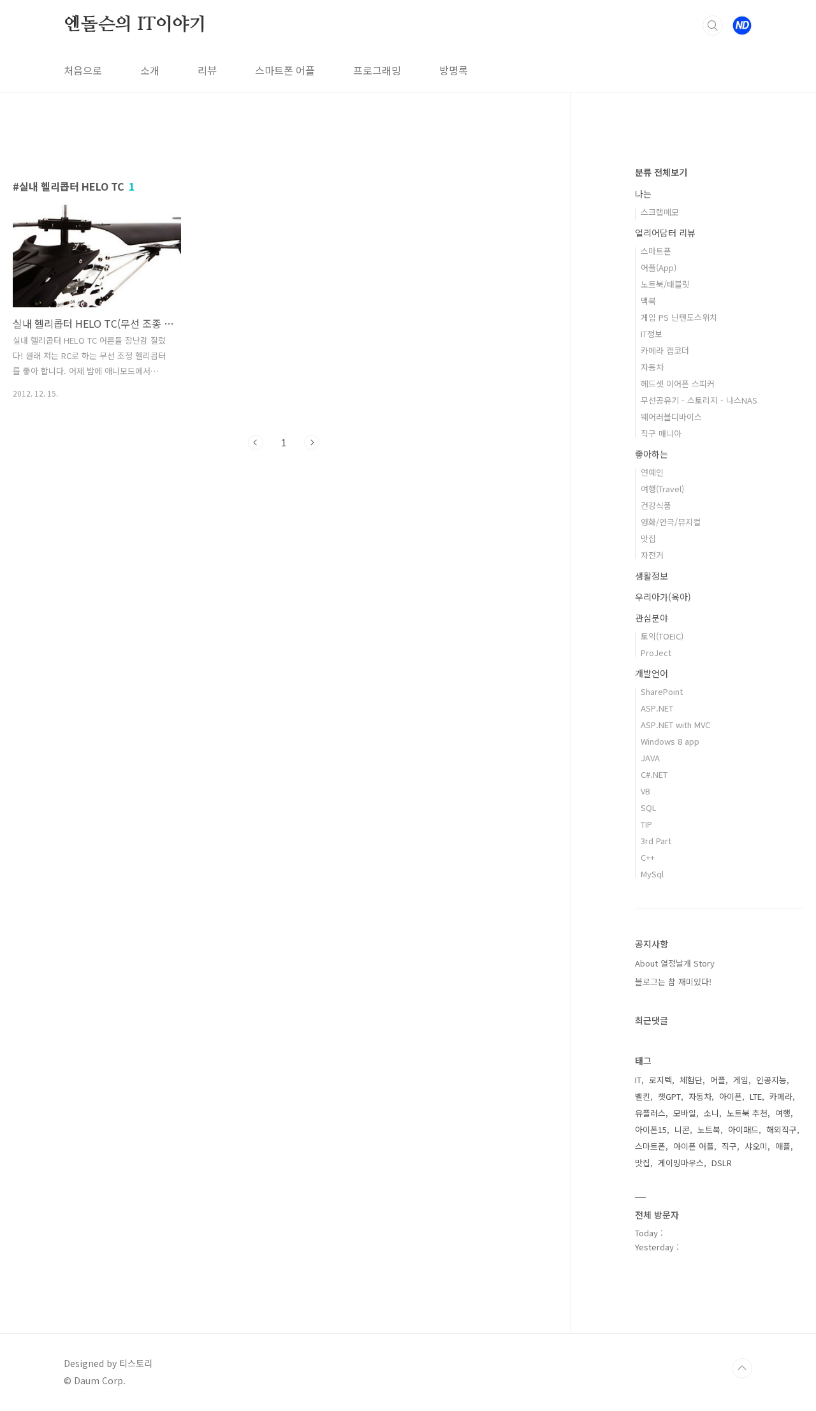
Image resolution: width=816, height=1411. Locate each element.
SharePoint (662, 691)
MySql (652, 874)
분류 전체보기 (661, 172)
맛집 (648, 538)
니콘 (682, 1129)
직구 (729, 1146)
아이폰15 (651, 1129)
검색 (712, 25)
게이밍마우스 (681, 1163)
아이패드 (743, 1129)
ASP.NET (657, 708)
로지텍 (660, 1080)
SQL (649, 807)
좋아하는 (651, 454)
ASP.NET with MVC (675, 725)
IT (638, 1080)
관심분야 (651, 617)
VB (645, 791)
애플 (782, 1146)
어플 (717, 1080)
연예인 (652, 472)
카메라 (780, 1096)
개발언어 (651, 673)
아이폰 (730, 1096)
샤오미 (756, 1146)
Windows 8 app (670, 741)
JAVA (650, 758)
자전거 (652, 555)
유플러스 (650, 1113)
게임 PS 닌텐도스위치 (679, 317)
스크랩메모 (660, 212)
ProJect (656, 653)
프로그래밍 (377, 70)
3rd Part (656, 841)
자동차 (652, 367)
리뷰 (207, 70)
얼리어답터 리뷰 (665, 232)
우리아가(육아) (663, 596)
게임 (740, 1080)
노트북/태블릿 (665, 284)
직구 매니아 (661, 433)
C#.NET (654, 774)
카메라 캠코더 (665, 350)
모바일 (684, 1113)
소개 (149, 70)
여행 (782, 1113)
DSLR (721, 1163)
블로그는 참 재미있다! (673, 982)
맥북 (648, 301)
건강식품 (656, 505)
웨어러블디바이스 (671, 417)
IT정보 (651, 334)
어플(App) (658, 267)
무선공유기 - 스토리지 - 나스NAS (699, 400)
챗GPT (669, 1096)
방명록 (453, 70)
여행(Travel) (662, 489)
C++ (648, 857)
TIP (646, 824)
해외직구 (781, 1129)
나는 (643, 193)
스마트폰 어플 (285, 70)
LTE (756, 1096)
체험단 (691, 1080)
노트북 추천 (747, 1113)
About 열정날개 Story (675, 963)
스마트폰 (656, 251)
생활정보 (651, 575)
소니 (711, 1113)
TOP (742, 1368)
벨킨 (642, 1096)
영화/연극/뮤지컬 (671, 522)
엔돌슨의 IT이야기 (135, 25)
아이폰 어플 (693, 1146)
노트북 (708, 1129)
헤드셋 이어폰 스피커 (678, 383)
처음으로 (83, 70)
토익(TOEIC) (662, 636)
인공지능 (771, 1080)
